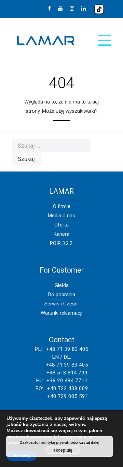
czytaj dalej (89, 442)
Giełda (62, 285)
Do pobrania (61, 294)
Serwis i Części (61, 304)
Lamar (46, 40)
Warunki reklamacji (61, 313)
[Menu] (104, 40)
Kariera (61, 234)
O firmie (61, 206)
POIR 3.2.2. (61, 243)
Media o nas (61, 215)
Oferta (61, 225)
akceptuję (62, 450)
